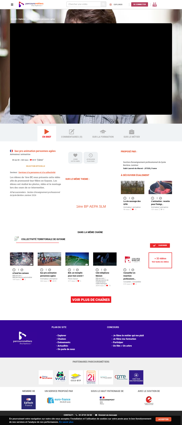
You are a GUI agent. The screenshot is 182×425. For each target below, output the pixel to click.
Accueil (13, 19)
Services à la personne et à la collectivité (36, 172)
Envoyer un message (108, 415)
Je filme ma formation (124, 339)
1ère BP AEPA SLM (91, 206)
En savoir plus (66, 422)
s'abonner (162, 245)
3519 (34, 160)
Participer (118, 342)
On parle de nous (66, 349)
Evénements (64, 342)
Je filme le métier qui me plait (128, 335)
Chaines (62, 339)
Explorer (21, 19)
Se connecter (139, 4)
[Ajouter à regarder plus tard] (125, 198)
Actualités (63, 345)
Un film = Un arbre (122, 345)
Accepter (163, 419)
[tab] (46, 133)
